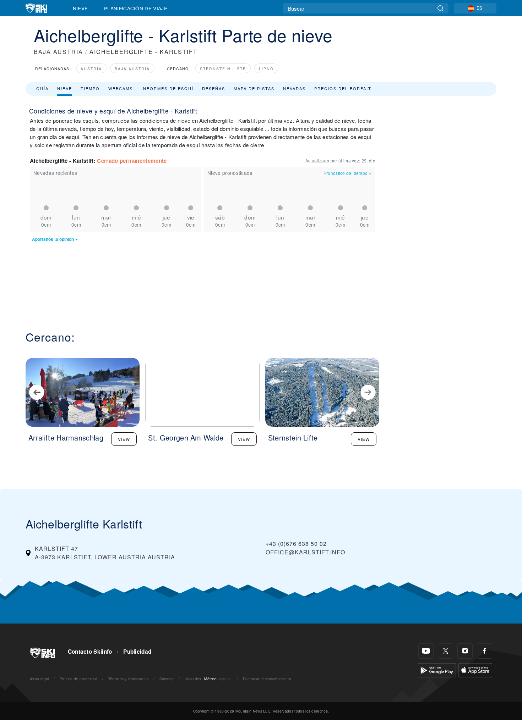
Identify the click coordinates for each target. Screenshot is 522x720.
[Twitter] (445, 651)
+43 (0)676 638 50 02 (296, 543)
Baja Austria (132, 68)
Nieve (80, 8)
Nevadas (294, 88)
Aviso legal (39, 678)
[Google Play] (437, 669)
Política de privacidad (78, 678)
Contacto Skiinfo (90, 651)
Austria (91, 68)
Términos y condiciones (128, 678)
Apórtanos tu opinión (53, 239)
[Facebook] (484, 651)
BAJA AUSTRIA (58, 52)
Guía (42, 88)
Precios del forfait (342, 88)
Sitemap (166, 678)
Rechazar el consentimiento (267, 678)
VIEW (124, 439)
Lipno (266, 68)
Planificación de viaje (135, 8)
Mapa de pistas (254, 88)
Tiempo (90, 88)
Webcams (120, 88)
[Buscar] (440, 8)
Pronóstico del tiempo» (347, 173)
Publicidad (137, 651)
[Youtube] (426, 651)
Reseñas (213, 88)
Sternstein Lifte (223, 68)
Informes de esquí (167, 88)
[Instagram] (465, 651)
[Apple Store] (475, 669)
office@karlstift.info (305, 552)
